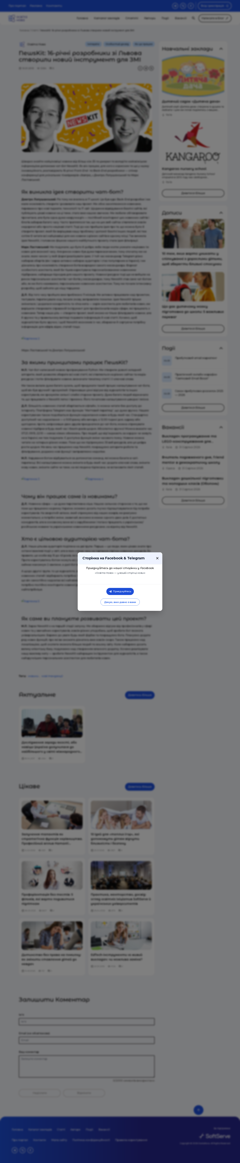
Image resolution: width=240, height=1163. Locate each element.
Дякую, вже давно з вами (120, 602)
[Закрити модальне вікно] (157, 558)
